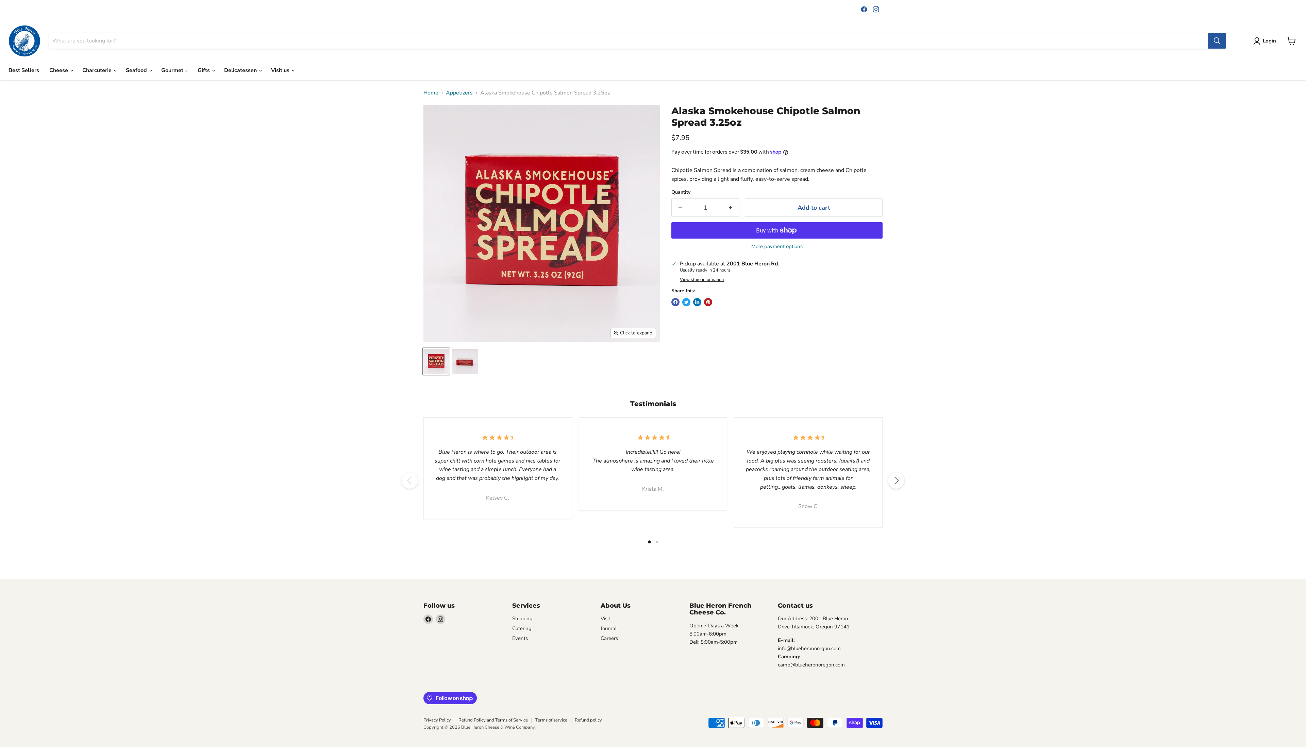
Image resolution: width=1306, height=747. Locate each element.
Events (520, 638)
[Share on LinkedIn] (697, 302)
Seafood (137, 70)
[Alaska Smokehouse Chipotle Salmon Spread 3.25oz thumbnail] (436, 361)
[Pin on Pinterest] (708, 302)
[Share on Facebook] (675, 302)
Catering (522, 628)
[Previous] (410, 480)
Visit (605, 618)
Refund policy (588, 720)
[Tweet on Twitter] (686, 302)
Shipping (522, 618)
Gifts (204, 70)
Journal (609, 628)
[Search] (1217, 41)
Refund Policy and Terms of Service (493, 720)
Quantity (680, 192)
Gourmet (173, 70)
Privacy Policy (437, 720)
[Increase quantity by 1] (730, 207)
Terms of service (551, 720)
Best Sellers (24, 70)
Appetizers (459, 93)
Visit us (281, 70)
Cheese (59, 70)
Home (430, 93)
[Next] (896, 480)
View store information (702, 279)
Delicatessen (241, 70)
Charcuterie (97, 70)
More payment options (777, 246)
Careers (609, 638)
